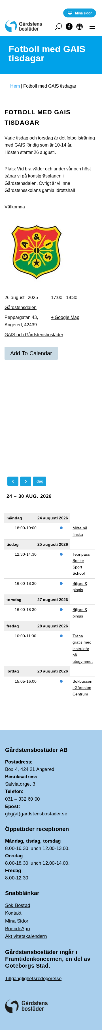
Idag (39, 481)
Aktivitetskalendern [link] (26, 936)
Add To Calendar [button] (31, 353)
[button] (92, 26)
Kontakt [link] (13, 913)
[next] (25, 481)
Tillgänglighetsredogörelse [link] (33, 978)
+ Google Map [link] (65, 317)
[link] (79, 16)
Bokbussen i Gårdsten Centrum (82, 687)
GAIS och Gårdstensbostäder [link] (34, 334)
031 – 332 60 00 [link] (22, 799)
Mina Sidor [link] (16, 921)
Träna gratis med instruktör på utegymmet (83, 649)
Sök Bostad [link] (17, 905)
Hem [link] (15, 86)
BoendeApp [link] (17, 928)
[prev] (12, 481)
